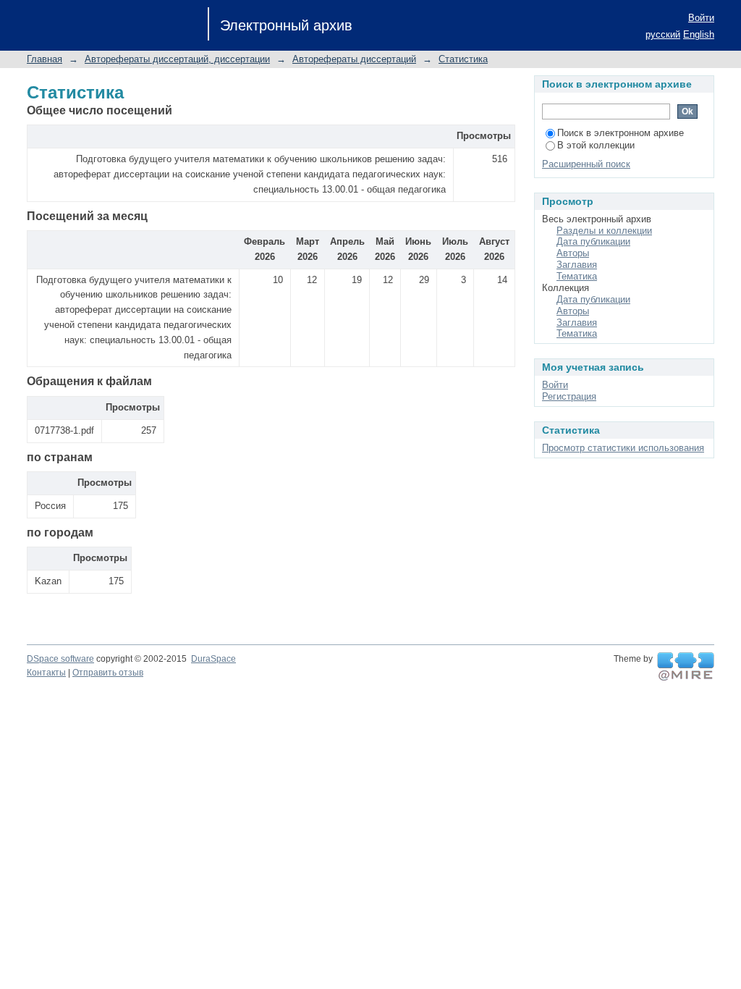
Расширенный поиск (586, 164)
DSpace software (60, 659)
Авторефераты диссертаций (354, 59)
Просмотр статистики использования (623, 447)
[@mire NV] (685, 667)
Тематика (576, 276)
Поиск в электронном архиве (620, 132)
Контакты (46, 673)
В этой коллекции (596, 145)
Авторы (572, 253)
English (698, 34)
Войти (701, 17)
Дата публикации (593, 241)
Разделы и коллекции (604, 230)
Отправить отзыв (107, 673)
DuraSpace (213, 659)
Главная (44, 59)
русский (662, 34)
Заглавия (576, 264)
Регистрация (569, 396)
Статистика (463, 59)
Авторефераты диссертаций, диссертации (177, 59)
